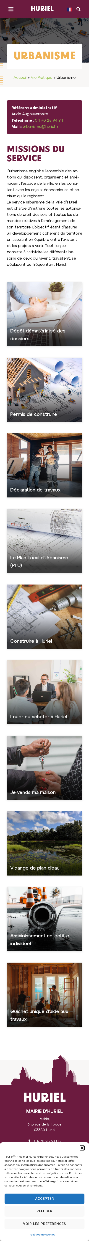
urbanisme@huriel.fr (40, 127)
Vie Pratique (41, 78)
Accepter (44, 1199)
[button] (82, 1148)
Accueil (19, 78)
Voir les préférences (44, 1224)
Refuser (44, 1211)
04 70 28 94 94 (49, 120)
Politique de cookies (42, 1234)
